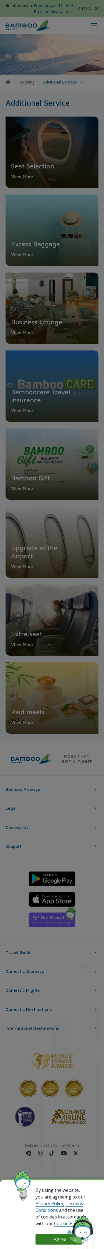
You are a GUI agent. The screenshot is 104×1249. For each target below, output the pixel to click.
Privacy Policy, (49, 1203)
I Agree (58, 1239)
